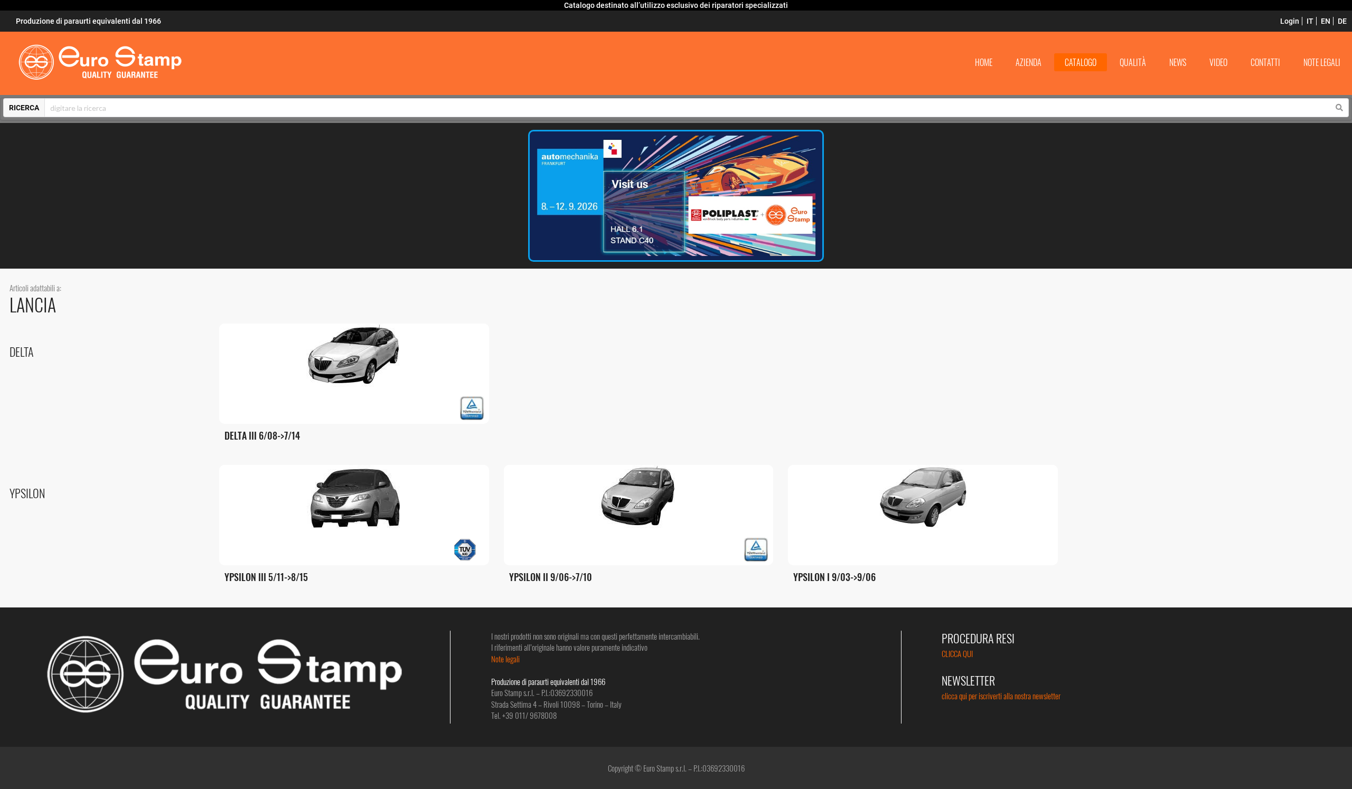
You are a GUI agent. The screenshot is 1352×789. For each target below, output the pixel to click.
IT (1310, 21)
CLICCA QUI (957, 653)
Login (1289, 21)
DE (1342, 21)
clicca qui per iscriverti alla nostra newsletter (1001, 695)
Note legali (505, 658)
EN (1325, 21)
